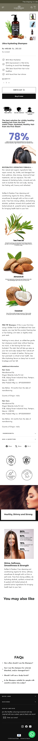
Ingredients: (8, 433)
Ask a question (9, 439)
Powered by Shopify (25, 738)
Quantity (6, 79)
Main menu (6, 701)
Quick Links (6, 696)
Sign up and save (8, 708)
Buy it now (19, 96)
